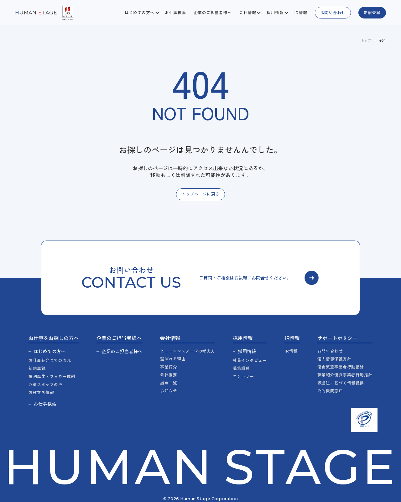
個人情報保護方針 (334, 359)
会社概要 (168, 375)
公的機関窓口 (330, 391)
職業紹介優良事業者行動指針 (344, 375)
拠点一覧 (168, 383)
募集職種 (241, 368)
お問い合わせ (330, 351)
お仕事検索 (175, 12)
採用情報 (247, 351)
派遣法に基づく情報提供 (340, 383)
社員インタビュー (250, 360)
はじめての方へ (49, 351)
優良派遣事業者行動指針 (340, 367)
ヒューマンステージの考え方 (187, 351)
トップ (366, 40)
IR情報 (300, 12)
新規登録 (37, 368)
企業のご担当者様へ (213, 12)
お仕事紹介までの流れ (50, 360)
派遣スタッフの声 (45, 384)
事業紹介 (168, 367)
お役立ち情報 (41, 392)
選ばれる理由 (172, 359)
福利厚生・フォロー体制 (52, 376)
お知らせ (168, 391)
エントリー (243, 376)
